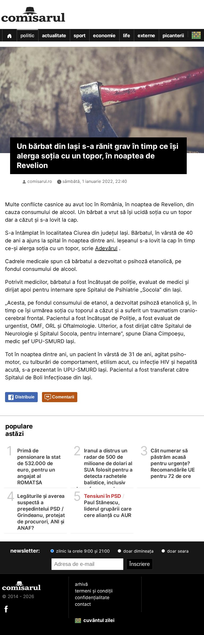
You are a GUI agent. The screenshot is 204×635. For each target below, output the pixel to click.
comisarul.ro (39, 181)
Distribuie (24, 397)
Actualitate (54, 35)
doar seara (177, 551)
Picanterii (173, 35)
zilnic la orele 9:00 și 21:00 (82, 551)
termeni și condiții (94, 591)
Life (126, 35)
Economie (104, 35)
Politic (27, 35)
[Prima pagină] (9, 35)
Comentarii (62, 397)
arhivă (81, 584)
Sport (80, 35)
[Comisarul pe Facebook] (6, 608)
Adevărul (106, 248)
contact (83, 604)
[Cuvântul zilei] (191, 34)
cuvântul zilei (98, 620)
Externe (146, 35)
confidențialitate (92, 597)
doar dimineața (138, 551)
